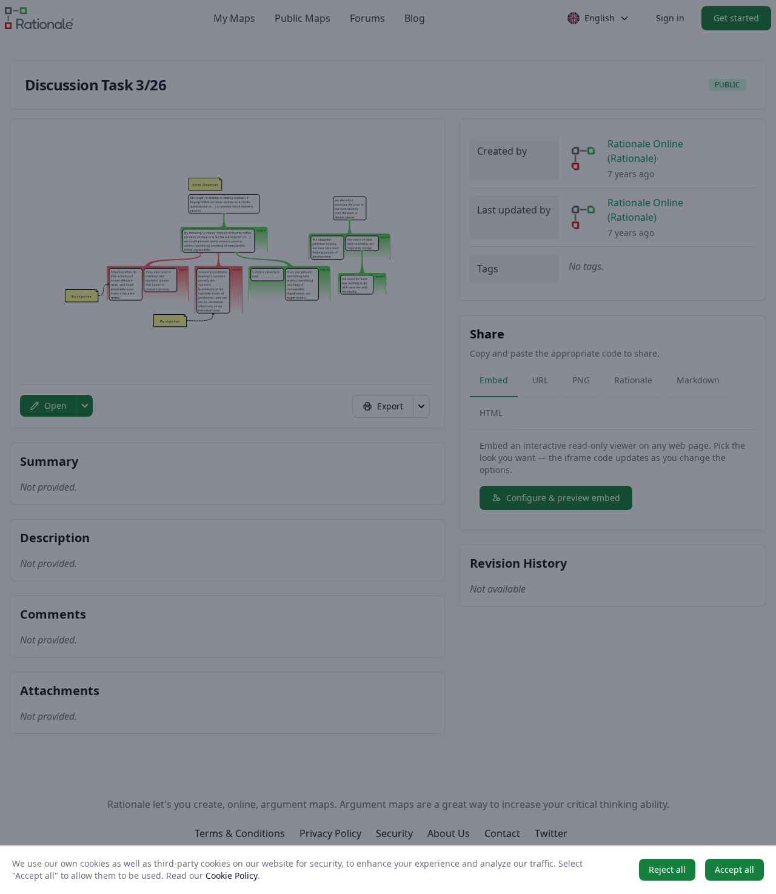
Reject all (667, 869)
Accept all (734, 869)
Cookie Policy (232, 875)
